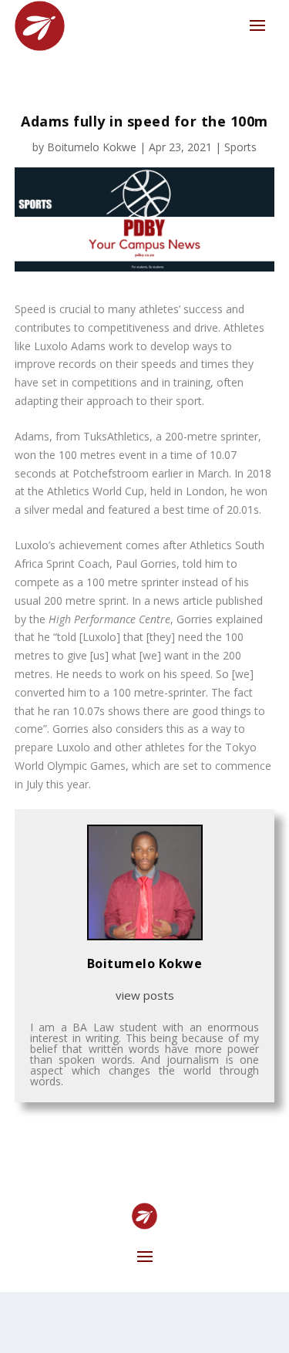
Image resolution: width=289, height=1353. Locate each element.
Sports (240, 147)
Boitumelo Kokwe (91, 147)
